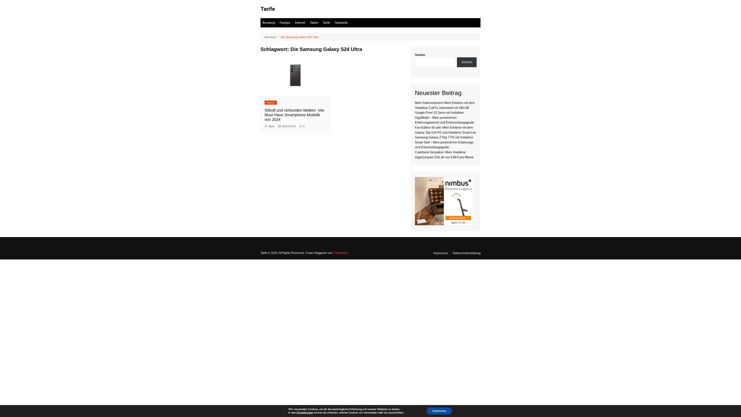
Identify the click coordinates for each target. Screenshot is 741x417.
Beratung (268, 22)
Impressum (440, 253)
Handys (285, 22)
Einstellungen (305, 412)
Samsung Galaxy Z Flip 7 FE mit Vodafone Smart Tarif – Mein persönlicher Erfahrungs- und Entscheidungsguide (444, 142)
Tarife (268, 9)
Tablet (314, 22)
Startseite (341, 22)
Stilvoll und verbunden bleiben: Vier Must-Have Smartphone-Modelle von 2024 (295, 115)
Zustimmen (439, 411)
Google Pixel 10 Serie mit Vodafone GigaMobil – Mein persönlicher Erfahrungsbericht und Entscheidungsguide (444, 117)
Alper (271, 126)
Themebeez (340, 252)
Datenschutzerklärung (466, 253)
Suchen (420, 54)
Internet (300, 22)
